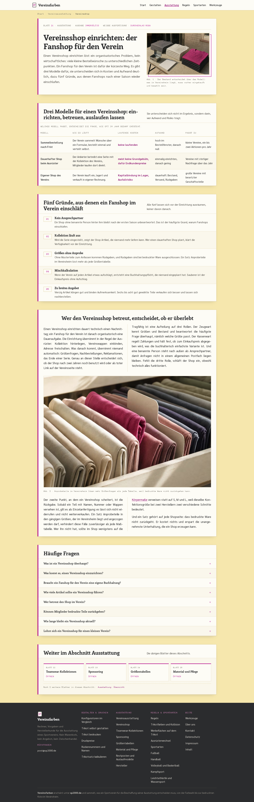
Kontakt (190, 730)
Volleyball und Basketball (165, 765)
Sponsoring (122, 736)
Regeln (186, 5)
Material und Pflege (127, 749)
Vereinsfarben (49, 5)
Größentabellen (125, 743)
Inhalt (188, 749)
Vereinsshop (123, 724)
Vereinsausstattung (59, 14)
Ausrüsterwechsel (161, 740)
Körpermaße (139, 499)
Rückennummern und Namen (93, 748)
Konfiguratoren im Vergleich (92, 719)
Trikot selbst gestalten (95, 728)
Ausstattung (171, 5)
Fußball (155, 753)
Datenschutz (192, 736)
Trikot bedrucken (91, 734)
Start (143, 5)
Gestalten (155, 5)
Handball (156, 759)
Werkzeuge (215, 5)
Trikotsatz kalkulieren (94, 756)
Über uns (190, 724)
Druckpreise (88, 740)
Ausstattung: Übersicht (111, 687)
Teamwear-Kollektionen (129, 730)
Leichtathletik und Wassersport (161, 779)
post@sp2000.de (46, 750)
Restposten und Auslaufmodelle (125, 757)
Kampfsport (157, 771)
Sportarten (199, 5)
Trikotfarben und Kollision (165, 724)
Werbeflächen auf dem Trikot (163, 732)
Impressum (191, 743)
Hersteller (121, 765)
